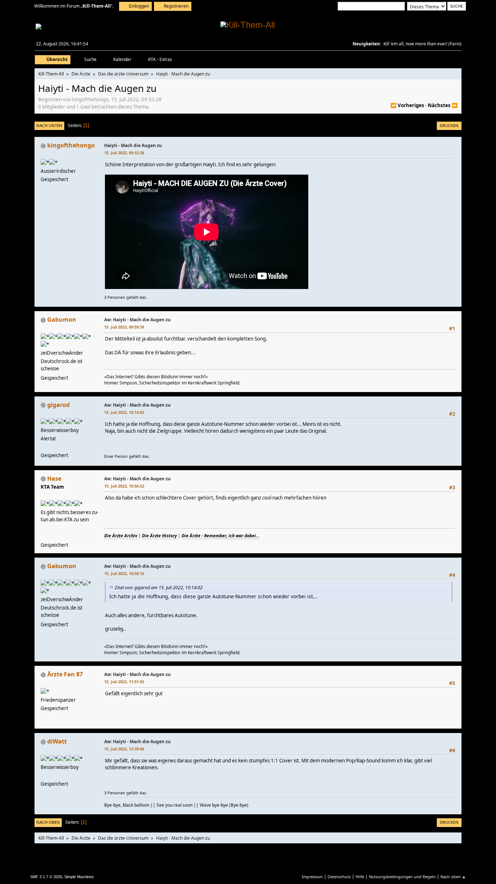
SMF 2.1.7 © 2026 (46, 877)
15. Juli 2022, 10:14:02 (124, 412)
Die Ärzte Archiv (120, 536)
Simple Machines (79, 877)
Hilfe (359, 876)
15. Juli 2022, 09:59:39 (124, 327)
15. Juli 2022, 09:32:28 (124, 152)
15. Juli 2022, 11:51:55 (124, 681)
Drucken (449, 125)
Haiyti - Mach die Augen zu (133, 145)
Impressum (312, 876)
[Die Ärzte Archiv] (43, 536)
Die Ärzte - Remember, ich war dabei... (220, 536)
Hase (54, 478)
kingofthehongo (71, 145)
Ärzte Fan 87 (65, 674)
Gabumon (61, 319)
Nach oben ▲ (453, 876)
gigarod (58, 405)
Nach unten (49, 125)
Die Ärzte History (159, 536)
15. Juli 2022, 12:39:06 (124, 748)
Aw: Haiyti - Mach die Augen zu (137, 320)
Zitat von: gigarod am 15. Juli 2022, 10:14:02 (159, 587)
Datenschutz (339, 876)
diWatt (57, 741)
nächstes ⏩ (443, 105)
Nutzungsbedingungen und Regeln (402, 876)
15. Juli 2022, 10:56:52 (124, 486)
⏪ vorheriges (407, 105)
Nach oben (48, 822)
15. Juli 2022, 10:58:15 (124, 573)
